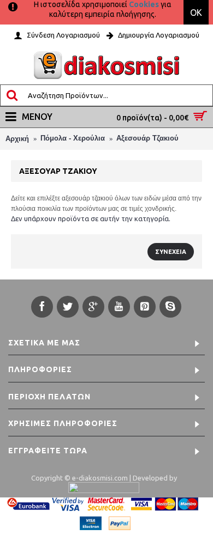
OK (196, 12)
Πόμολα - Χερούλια (72, 138)
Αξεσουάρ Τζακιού (147, 138)
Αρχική (17, 139)
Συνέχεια (170, 251)
